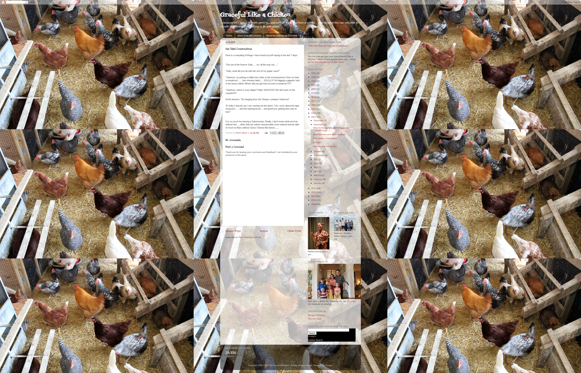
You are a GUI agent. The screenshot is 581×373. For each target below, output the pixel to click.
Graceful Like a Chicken (255, 15)
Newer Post (233, 231)
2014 (314, 113)
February (318, 179)
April (316, 171)
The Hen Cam (314, 319)
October (318, 151)
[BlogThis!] (274, 132)
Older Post (294, 231)
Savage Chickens (316, 315)
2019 (314, 93)
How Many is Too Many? (325, 146)
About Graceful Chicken (249, 35)
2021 (314, 85)
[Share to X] (277, 132)
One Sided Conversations (325, 138)
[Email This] (271, 132)
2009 (314, 200)
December (319, 120)
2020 (314, 89)
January (318, 183)
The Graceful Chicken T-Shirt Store (327, 62)
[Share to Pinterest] (282, 132)
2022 (314, 81)
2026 (314, 73)
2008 (314, 204)
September (319, 155)
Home (229, 35)
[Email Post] (266, 133)
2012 (314, 188)
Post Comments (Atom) (250, 237)
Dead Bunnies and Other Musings (329, 134)
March (317, 175)
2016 (314, 105)
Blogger (329, 365)
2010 (314, 196)
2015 (314, 109)
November (319, 124)
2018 (314, 97)
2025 (314, 77)
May (316, 167)
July (316, 159)
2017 (314, 101)
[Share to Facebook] (280, 132)
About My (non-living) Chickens (281, 35)
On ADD (317, 142)
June (316, 163)
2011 (313, 192)
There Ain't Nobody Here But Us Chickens (328, 46)
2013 (314, 117)
